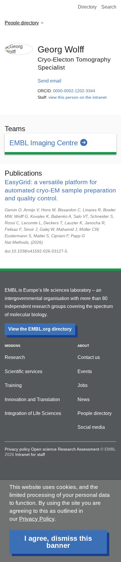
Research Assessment (78, 449)
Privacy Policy (36, 519)
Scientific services (23, 371)
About (83, 345)
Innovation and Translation (32, 399)
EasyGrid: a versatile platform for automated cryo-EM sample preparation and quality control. (60, 190)
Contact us (89, 357)
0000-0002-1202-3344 (74, 90)
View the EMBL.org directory (40, 329)
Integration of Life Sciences (33, 413)
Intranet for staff (30, 454)
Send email (49, 80)
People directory (22, 22)
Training (13, 385)
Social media (91, 427)
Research (15, 357)
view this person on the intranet (77, 97)
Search (108, 6)
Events (85, 371)
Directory (87, 6)
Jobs (83, 385)
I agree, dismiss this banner (58, 541)
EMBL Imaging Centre (43, 143)
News (84, 399)
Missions (12, 345)
